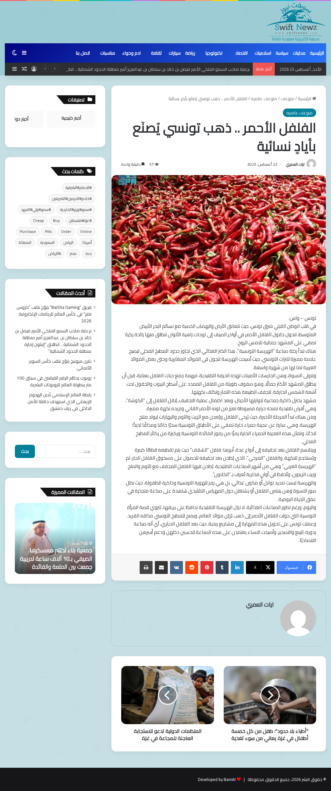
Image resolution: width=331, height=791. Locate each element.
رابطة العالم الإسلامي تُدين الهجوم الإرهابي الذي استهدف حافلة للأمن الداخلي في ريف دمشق (59, 401)
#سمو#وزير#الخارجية (76, 209)
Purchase (28, 231)
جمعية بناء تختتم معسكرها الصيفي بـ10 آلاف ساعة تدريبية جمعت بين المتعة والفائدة (56, 558)
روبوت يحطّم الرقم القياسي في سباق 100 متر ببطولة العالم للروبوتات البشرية (54, 381)
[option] (55, 538)
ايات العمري (295, 164)
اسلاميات (263, 53)
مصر (73, 253)
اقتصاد (241, 53)
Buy (56, 220)
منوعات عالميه (264, 98)
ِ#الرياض (54, 253)
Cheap (38, 220)
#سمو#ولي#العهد (36, 209)
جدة (89, 253)
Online (86, 231)
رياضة (190, 53)
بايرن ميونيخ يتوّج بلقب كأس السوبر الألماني (60, 364)
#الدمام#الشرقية (79, 187)
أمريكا (87, 242)
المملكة (25, 242)
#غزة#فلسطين (80, 220)
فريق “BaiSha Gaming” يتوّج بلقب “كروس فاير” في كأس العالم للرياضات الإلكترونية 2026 (53, 314)
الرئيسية (317, 53)
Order (66, 231)
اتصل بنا (83, 53)
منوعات (287, 98)
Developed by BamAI (217, 779)
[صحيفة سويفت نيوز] (296, 22)
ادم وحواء (131, 53)
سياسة (282, 53)
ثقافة (156, 53)
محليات (299, 53)
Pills (48, 231)
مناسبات (107, 53)
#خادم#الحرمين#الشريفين (72, 198)
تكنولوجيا (214, 53)
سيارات (175, 53)
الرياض (68, 242)
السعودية (47, 242)
